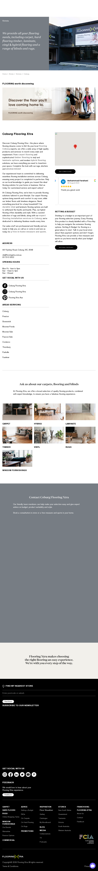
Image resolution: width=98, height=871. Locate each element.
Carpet (6, 807)
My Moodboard (45, 822)
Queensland (62, 814)
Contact (80, 817)
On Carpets (25, 818)
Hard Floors (8, 810)
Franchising (83, 807)
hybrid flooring (38, 160)
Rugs (5, 813)
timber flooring (22, 157)
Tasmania (61, 818)
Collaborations (45, 834)
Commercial (8, 840)
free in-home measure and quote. (29, 231)
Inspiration (45, 807)
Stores (62, 807)
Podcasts (43, 842)
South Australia (63, 826)
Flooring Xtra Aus (16, 297)
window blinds (13, 169)
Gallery (42, 814)
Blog (42, 827)
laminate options (10, 160)
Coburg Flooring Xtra (17, 286)
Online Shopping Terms (10, 817)
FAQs (23, 814)
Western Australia (64, 830)
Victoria (61, 822)
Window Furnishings (8, 823)
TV (41, 838)
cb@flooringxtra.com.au (12, 255)
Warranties (6, 831)
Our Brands (6, 827)
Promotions (27, 831)
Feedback (8, 795)
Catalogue (43, 818)
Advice (24, 807)
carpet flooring (25, 154)
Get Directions (65, 171)
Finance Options (8, 835)
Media (43, 830)
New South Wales (64, 810)
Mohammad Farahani (74, 180)
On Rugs (24, 826)
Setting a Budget (27, 810)
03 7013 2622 (8, 257)
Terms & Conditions (10, 866)
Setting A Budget (66, 247)
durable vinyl (8, 207)
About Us (80, 813)
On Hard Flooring (27, 822)
